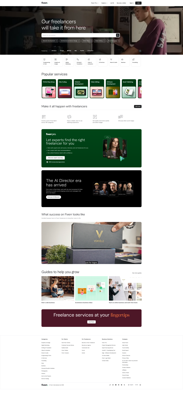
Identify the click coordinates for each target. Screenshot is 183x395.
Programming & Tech (46, 355)
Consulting (43, 360)
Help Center (125, 345)
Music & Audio (44, 353)
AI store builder (105, 355)
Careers (124, 353)
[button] (95, 3)
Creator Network (126, 367)
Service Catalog (45, 378)
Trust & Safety (125, 347)
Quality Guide (65, 347)
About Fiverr (125, 342)
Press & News (125, 375)
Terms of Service (126, 355)
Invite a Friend (125, 372)
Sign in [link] (131, 3)
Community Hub (85, 347)
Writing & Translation (46, 347)
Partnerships (125, 365)
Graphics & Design (45, 342)
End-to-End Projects (46, 376)
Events (83, 353)
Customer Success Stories (68, 345)
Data (42, 363)
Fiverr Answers (65, 353)
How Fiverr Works (66, 342)
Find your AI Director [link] (54, 197)
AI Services (44, 358)
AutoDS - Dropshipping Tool (108, 350)
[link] (49, 40)
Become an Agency (86, 345)
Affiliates (124, 370)
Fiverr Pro (104, 342)
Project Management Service (109, 345)
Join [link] (138, 3)
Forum (83, 350)
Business (43, 365)
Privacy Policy (125, 358)
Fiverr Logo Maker (106, 358)
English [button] (131, 384)
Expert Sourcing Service (107, 347)
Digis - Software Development (109, 353)
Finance (43, 373)
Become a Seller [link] (121, 3)
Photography (44, 371)
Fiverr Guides (65, 350)
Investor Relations (126, 377)
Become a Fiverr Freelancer (88, 342)
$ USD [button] (136, 384)
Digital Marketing (45, 345)
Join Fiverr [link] (91, 322)
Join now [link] (137, 106)
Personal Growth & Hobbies (47, 368)
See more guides (137, 273)
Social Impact (125, 350)
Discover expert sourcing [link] (55, 157)
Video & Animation (45, 350)
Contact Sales (105, 360)
